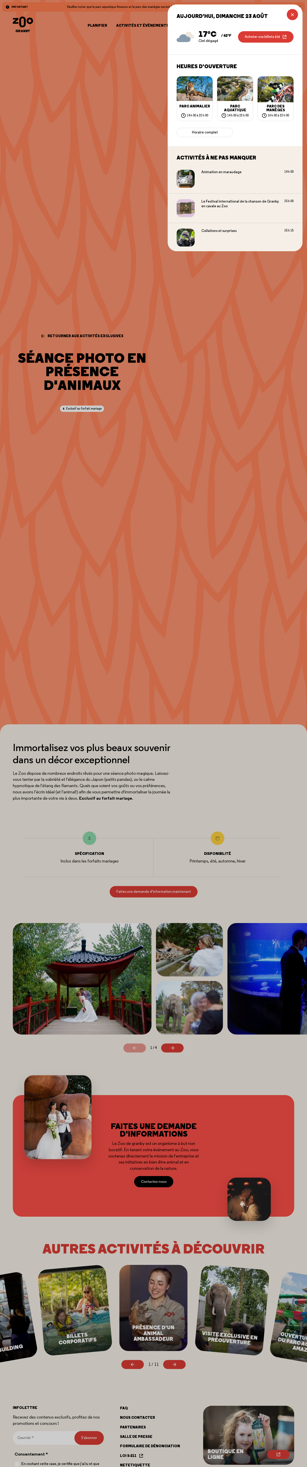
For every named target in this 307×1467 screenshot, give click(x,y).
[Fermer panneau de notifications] (292, 14)
